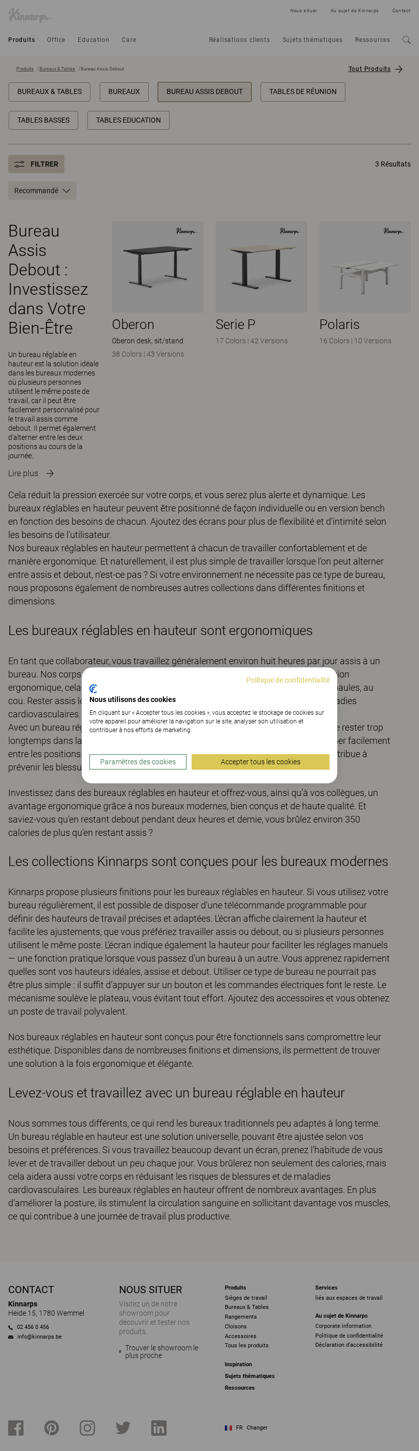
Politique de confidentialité (288, 680)
